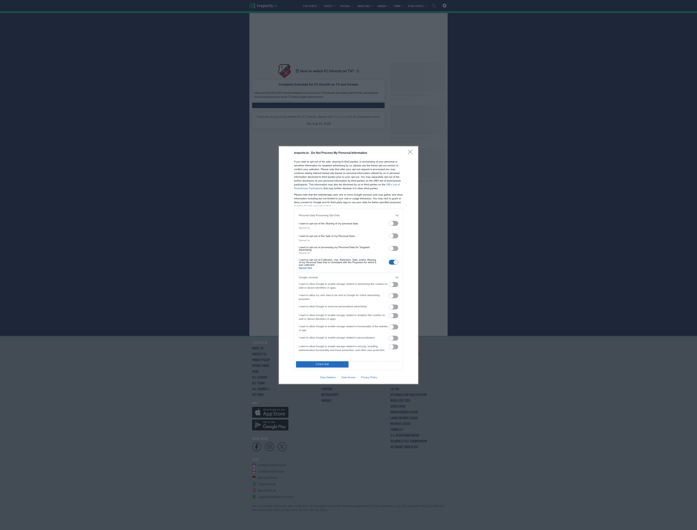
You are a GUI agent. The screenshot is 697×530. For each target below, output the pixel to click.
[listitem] (348, 215)
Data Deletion (328, 377)
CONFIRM (322, 364)
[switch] (393, 223)
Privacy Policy (369, 377)
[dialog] (348, 265)
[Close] (411, 153)
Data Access (348, 377)
